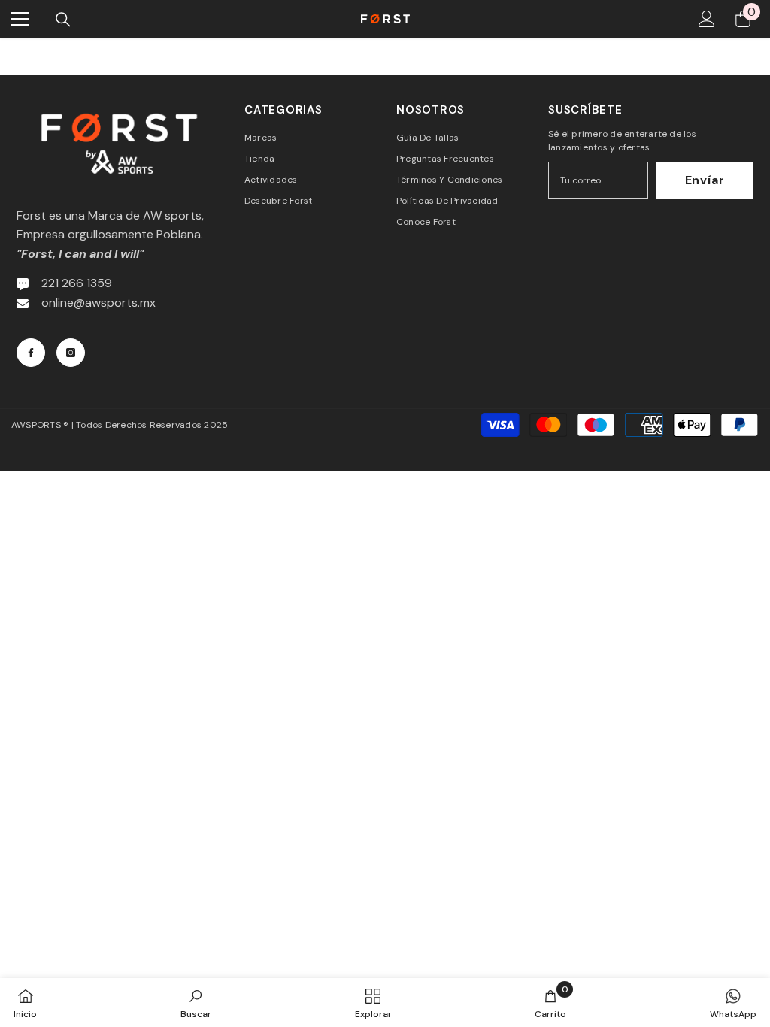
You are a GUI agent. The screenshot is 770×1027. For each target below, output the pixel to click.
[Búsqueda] (63, 20)
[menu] (20, 19)
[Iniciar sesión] (707, 19)
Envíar (705, 180)
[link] (196, 1002)
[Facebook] (31, 352)
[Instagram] (70, 352)
